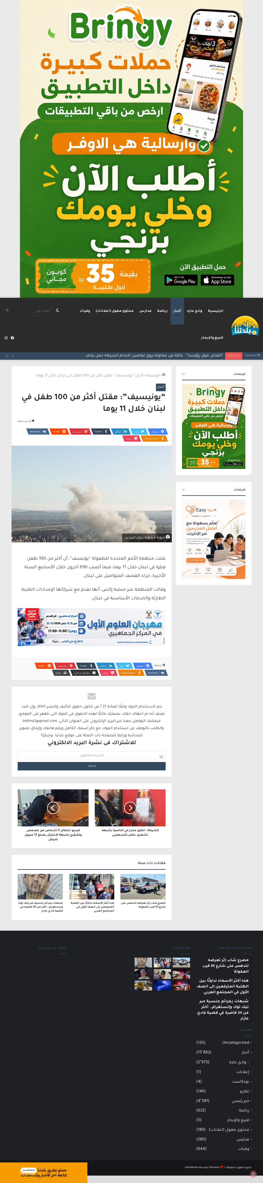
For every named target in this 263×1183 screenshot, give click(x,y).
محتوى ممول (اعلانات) (115, 311)
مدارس (145, 311)
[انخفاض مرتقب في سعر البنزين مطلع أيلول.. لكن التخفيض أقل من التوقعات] (162, 974)
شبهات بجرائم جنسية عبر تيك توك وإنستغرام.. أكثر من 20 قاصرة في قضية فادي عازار (40, 907)
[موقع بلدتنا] (245, 325)
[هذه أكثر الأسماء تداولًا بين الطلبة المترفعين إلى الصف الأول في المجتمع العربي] (91, 886)
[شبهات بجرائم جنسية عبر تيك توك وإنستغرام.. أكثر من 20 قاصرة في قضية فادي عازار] (40, 886)
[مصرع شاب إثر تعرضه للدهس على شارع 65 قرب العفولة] (143, 886)
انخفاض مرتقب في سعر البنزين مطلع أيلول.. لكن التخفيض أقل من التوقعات (156, 356)
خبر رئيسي (240, 1101)
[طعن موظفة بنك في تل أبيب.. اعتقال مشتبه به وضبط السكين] (143, 985)
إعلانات (242, 1072)
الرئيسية (215, 311)
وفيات (85, 311)
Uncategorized (235, 1043)
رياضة (162, 311)
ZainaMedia (191, 1167)
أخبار (177, 311)
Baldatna (215, 1167)
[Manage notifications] (253, 1174)
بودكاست (240, 1082)
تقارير (244, 1091)
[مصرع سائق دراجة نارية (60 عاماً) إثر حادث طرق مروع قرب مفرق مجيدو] (181, 985)
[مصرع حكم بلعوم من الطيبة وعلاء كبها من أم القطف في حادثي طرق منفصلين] (143, 974)
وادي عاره (194, 311)
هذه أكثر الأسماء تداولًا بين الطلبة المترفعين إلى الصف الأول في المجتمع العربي (92, 907)
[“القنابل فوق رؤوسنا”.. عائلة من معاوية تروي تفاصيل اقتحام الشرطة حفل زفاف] (181, 974)
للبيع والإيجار (212, 338)
